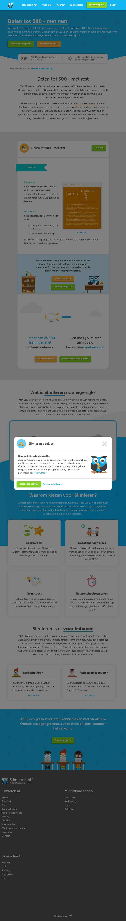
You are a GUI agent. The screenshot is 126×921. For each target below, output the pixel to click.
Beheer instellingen (52, 484)
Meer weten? (40, 473)
